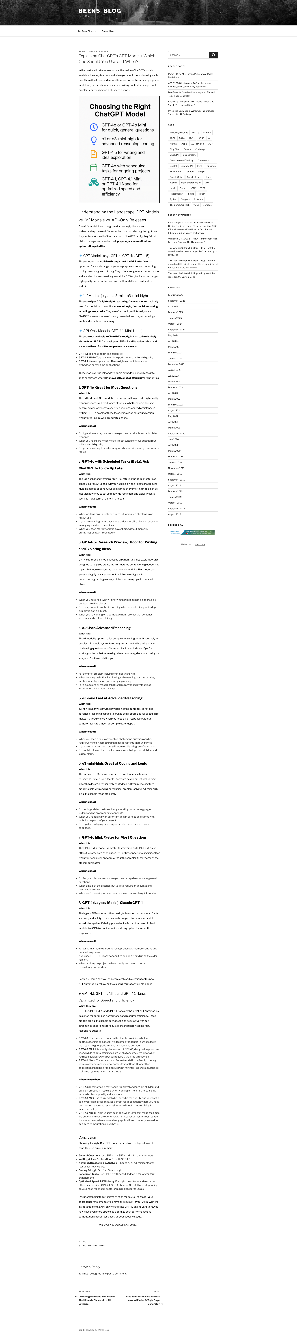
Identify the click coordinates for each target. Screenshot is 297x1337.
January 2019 (175, 497)
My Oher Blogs (85, 31)
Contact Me (107, 31)
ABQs (191, 138)
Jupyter (173, 182)
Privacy (201, 193)
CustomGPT (187, 166)
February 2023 (175, 387)
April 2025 (173, 306)
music (173, 188)
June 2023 (173, 375)
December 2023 (176, 364)
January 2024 (175, 358)
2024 (182, 138)
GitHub (190, 171)
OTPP (203, 188)
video (196, 205)
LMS (207, 182)
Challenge (200, 149)
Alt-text (173, 143)
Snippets (185, 199)
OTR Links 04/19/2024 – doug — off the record (191, 238)
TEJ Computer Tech (179, 205)
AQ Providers (197, 143)
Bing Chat (175, 149)
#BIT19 (195, 132)
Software (198, 199)
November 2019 (176, 468)
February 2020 (175, 456)
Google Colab (176, 177)
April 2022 (173, 393)
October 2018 (175, 502)
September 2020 (176, 433)
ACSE (201, 138)
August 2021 (174, 410)
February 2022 (175, 404)
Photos (190, 193)
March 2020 (174, 450)
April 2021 (173, 422)
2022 (172, 138)
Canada (187, 149)
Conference (203, 160)
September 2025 (176, 300)
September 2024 (176, 329)
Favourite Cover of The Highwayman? (186, 242)
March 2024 (174, 347)
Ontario (183, 188)
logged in (98, 1273)
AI (84, 1241)
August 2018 (174, 514)
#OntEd (207, 132)
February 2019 (175, 491)
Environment (176, 171)
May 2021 (173, 416)
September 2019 (176, 479)
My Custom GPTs (186, 276)
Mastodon (200, 544)
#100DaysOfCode (179, 132)
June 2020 (173, 439)
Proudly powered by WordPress (93, 1330)
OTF (193, 188)
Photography (176, 193)
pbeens (103, 51)
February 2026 (175, 295)
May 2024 (173, 335)
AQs (210, 143)
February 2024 (175, 352)
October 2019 (175, 473)
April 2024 (173, 341)
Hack (208, 177)
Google (201, 171)
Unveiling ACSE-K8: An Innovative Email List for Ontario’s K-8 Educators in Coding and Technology (193, 229)
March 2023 (174, 381)
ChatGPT (92, 1246)
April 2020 (173, 445)
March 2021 (174, 427)
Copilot (173, 166)
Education (211, 166)
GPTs (102, 1246)
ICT (89, 1241)
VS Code (207, 205)
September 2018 (176, 508)
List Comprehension (191, 182)
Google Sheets (194, 177)
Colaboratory (189, 154)
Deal (199, 166)
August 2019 (174, 485)
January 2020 (175, 462)
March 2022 (174, 398)
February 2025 (175, 312)
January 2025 (175, 318)
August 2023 (174, 370)
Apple (184, 143)
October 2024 (175, 323)
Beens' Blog (100, 10)
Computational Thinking (182, 160)
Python (173, 199)
